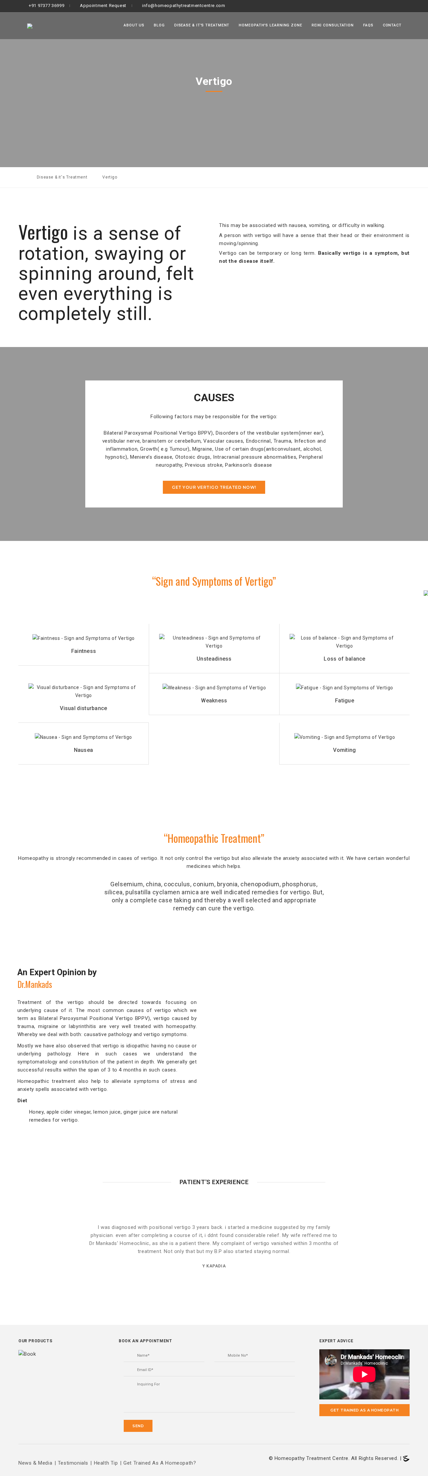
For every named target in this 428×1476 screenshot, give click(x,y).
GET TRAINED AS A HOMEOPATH (364, 1410)
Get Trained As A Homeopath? (159, 1463)
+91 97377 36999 (46, 5)
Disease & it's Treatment (202, 25)
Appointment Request (103, 5)
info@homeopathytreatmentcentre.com (183, 5)
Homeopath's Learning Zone (270, 25)
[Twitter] (403, 5)
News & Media (35, 1463)
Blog (159, 25)
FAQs (368, 25)
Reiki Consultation (333, 25)
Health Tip (106, 1463)
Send (138, 1426)
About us (134, 25)
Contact (392, 25)
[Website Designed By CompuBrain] (406, 1458)
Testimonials (73, 1463)
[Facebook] (391, 5)
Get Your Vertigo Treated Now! (214, 487)
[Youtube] (414, 5)
